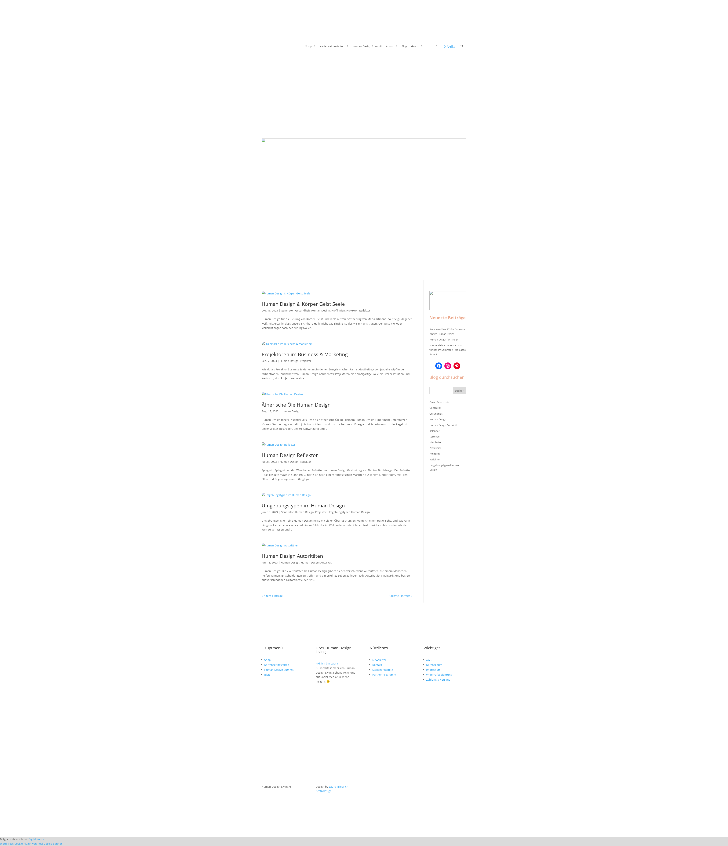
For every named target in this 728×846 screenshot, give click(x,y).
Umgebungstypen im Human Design (303, 505)
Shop (308, 46)
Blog (404, 46)
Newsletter (379, 660)
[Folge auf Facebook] (272, 47)
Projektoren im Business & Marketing (305, 354)
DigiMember (36, 839)
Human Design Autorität (316, 562)
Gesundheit (302, 310)
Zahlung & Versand (438, 679)
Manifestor (435, 442)
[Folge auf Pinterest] (280, 47)
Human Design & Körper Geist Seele (303, 304)
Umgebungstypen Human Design (349, 512)
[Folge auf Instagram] (265, 47)
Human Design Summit (367, 46)
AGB (428, 660)
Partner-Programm (384, 674)
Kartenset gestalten (332, 46)
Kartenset (434, 436)
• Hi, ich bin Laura (327, 663)
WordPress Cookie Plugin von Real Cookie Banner (31, 843)
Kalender (434, 431)
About (390, 46)
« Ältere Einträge (272, 596)
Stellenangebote (382, 669)
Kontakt (377, 665)
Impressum (433, 669)
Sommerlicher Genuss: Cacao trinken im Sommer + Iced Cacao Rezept (447, 350)
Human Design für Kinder (443, 339)
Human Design (320, 310)
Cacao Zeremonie (439, 402)
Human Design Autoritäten (292, 556)
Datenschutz (434, 665)
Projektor (352, 310)
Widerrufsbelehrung (439, 674)
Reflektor (364, 310)
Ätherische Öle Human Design (296, 404)
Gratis (415, 46)
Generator (287, 310)
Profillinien (338, 310)
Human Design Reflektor (290, 455)
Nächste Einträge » (400, 596)
